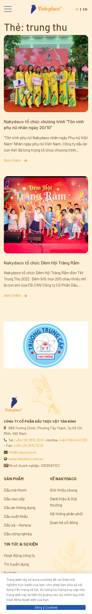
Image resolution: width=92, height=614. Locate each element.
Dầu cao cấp (14, 498)
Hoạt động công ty (19, 555)
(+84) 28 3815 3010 (29, 440)
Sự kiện (10, 572)
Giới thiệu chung (63, 489)
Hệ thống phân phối (66, 513)
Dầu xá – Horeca (17, 524)
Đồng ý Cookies (45, 607)
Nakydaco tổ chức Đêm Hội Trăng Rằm (41, 262)
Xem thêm (13, 160)
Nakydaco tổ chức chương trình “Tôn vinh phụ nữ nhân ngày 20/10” (44, 124)
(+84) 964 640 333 (73, 440)
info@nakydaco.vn (22, 452)
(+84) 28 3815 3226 (28, 445)
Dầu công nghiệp (18, 533)
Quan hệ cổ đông (64, 522)
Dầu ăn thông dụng (19, 507)
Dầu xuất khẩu (16, 516)
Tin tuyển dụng (16, 564)
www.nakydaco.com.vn (25, 459)
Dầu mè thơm (15, 489)
